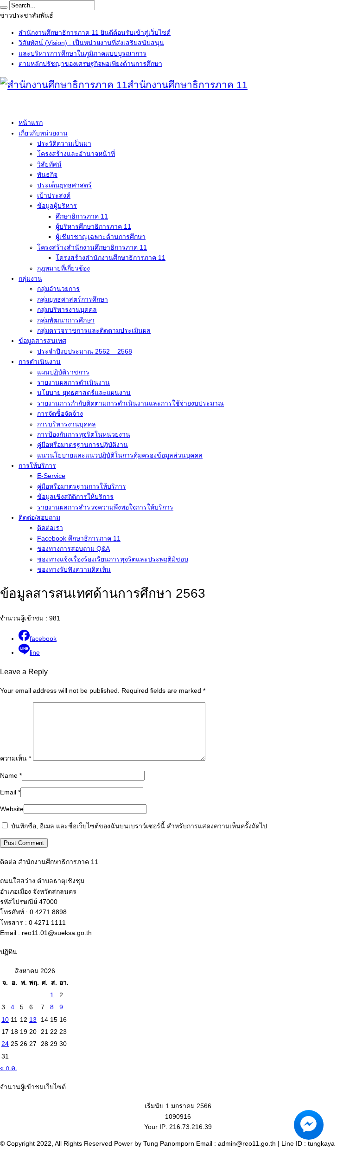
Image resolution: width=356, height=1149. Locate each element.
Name (9, 775)
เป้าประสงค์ (53, 195)
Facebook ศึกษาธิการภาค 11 (79, 538)
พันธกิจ (47, 174)
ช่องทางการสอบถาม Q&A (73, 548)
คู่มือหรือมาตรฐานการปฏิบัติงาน (82, 444)
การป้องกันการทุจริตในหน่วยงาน (83, 434)
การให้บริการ (37, 465)
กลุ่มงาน (30, 278)
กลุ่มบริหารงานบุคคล (67, 309)
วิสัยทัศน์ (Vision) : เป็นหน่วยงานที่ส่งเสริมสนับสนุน (91, 42)
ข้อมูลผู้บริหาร (57, 205)
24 (5, 1043)
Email (8, 792)
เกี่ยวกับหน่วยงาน (43, 133)
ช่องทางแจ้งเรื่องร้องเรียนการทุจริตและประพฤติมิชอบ (112, 559)
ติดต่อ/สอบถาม (39, 517)
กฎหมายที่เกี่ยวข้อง (63, 268)
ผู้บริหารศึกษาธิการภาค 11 (93, 226)
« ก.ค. (8, 1068)
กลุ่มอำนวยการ (58, 288)
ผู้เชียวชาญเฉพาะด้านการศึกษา (101, 236)
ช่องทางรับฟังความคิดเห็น (74, 569)
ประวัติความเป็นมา (64, 143)
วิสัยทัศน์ (49, 164)
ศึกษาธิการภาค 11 (82, 216)
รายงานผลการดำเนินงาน (73, 382)
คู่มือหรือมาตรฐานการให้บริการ (81, 486)
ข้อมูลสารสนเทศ (42, 340)
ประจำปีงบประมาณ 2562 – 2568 (84, 351)
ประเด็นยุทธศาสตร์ (64, 185)
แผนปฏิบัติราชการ (63, 372)
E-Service (51, 475)
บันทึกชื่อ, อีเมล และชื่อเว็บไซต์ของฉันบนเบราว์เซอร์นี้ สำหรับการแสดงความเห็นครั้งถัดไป (139, 826)
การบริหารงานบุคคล (66, 424)
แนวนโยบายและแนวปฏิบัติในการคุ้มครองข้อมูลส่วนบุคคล (120, 455)
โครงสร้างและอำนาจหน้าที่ (76, 153)
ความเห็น (15, 758)
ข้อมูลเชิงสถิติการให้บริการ (75, 496)
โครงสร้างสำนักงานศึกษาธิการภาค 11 (92, 247)
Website (12, 809)
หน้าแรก (31, 122)
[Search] (3, 7)
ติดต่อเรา (50, 527)
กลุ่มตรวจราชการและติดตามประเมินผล (94, 330)
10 (5, 1019)
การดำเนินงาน (40, 361)
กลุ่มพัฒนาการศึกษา (66, 320)
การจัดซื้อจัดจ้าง (60, 413)
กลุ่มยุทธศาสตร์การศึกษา (72, 299)
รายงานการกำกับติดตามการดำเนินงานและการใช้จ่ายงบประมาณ (130, 403)
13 (33, 1019)
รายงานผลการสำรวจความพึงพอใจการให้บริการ (105, 507)
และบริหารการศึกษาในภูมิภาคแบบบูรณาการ (82, 53)
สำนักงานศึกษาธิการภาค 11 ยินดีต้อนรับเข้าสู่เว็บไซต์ (95, 32)
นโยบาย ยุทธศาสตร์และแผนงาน (84, 392)
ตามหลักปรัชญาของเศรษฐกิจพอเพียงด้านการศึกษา (90, 63)
